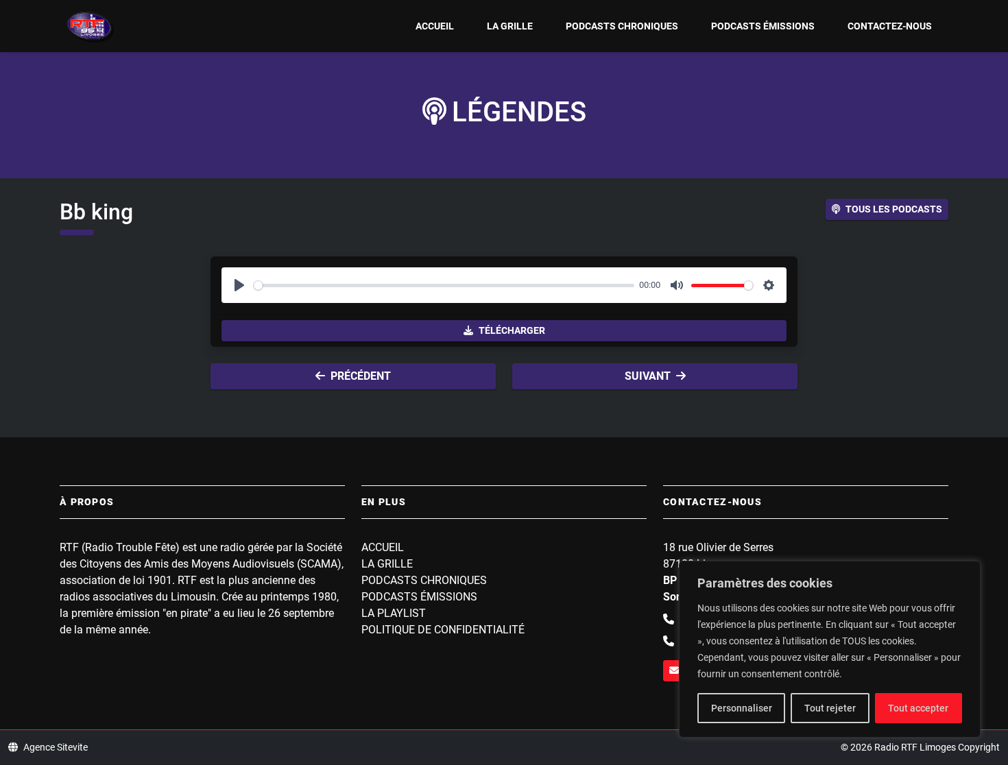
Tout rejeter (830, 708)
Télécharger (512, 330)
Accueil (435, 26)
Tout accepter (918, 708)
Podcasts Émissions (763, 26)
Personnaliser (741, 708)
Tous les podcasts (893, 209)
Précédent (361, 375)
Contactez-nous (890, 26)
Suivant (648, 375)
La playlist (393, 613)
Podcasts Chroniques (622, 26)
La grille (510, 26)
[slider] (444, 285)
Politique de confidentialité (443, 629)
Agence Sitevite (55, 747)
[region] (830, 649)
